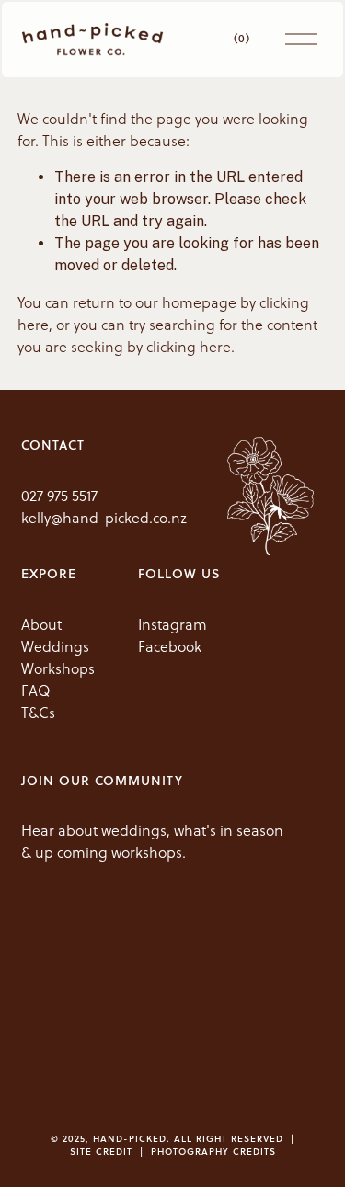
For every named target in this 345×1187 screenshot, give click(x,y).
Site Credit (101, 1151)
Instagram (172, 624)
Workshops (58, 668)
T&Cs (38, 712)
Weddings (55, 646)
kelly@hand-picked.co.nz (104, 518)
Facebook (169, 646)
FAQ (36, 690)
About (41, 624)
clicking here (188, 347)
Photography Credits (213, 1151)
